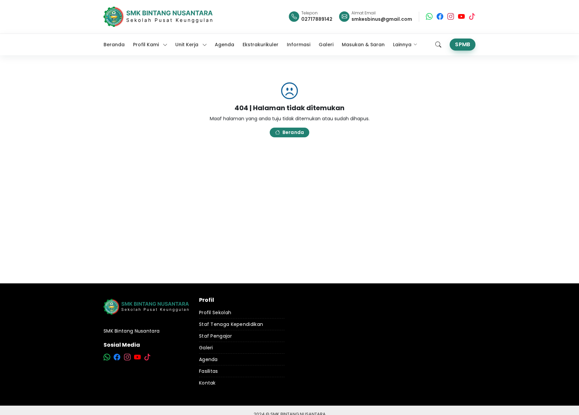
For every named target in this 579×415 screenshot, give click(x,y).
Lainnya (402, 44)
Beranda (293, 132)
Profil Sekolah (215, 312)
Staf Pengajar (215, 336)
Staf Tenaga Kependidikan (231, 324)
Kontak (207, 382)
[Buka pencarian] (438, 44)
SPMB (462, 44)
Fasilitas (208, 371)
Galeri (206, 347)
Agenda (208, 359)
